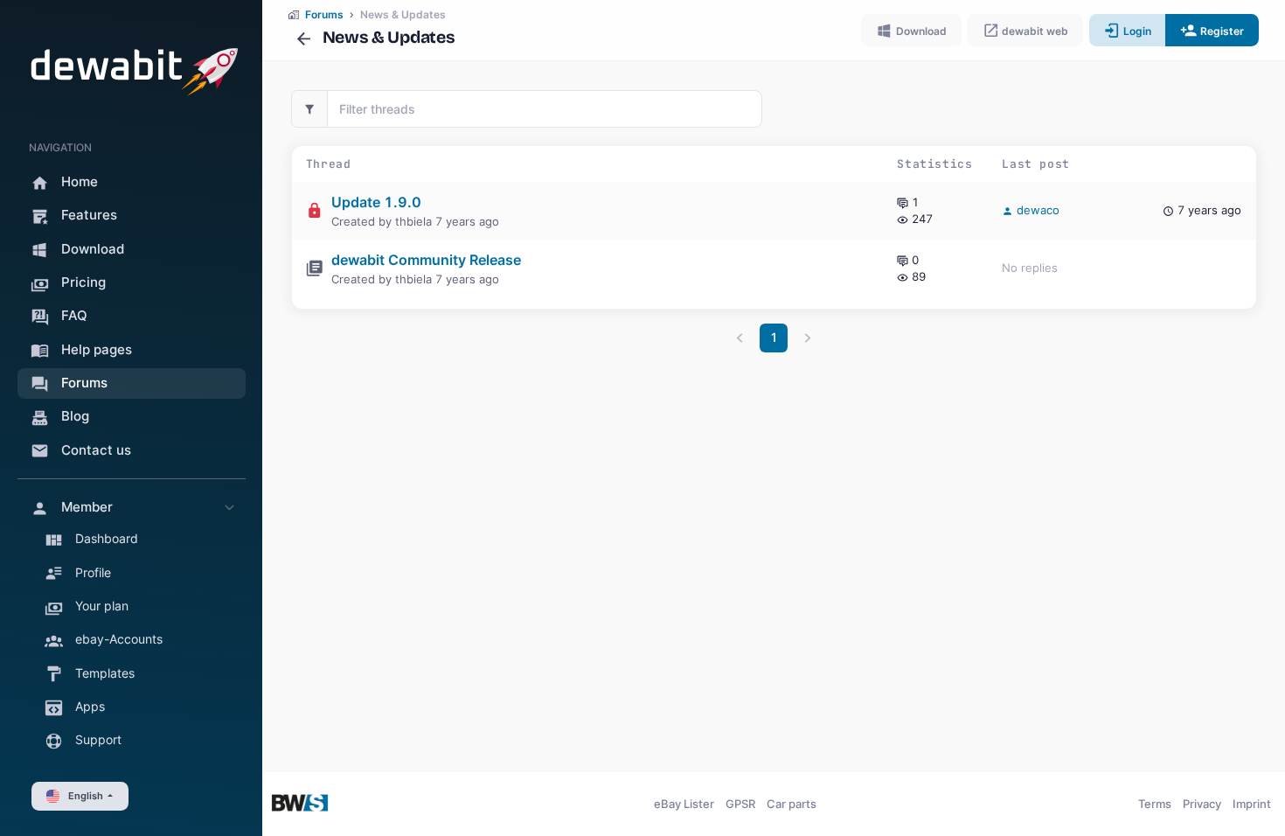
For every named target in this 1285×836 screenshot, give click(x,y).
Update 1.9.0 (376, 202)
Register (1221, 31)
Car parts (791, 804)
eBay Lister (684, 804)
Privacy (1202, 804)
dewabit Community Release (426, 259)
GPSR (740, 804)
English (86, 796)
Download (920, 31)
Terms (1154, 804)
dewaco (1036, 210)
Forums (324, 14)
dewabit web (1033, 31)
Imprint (1252, 804)
